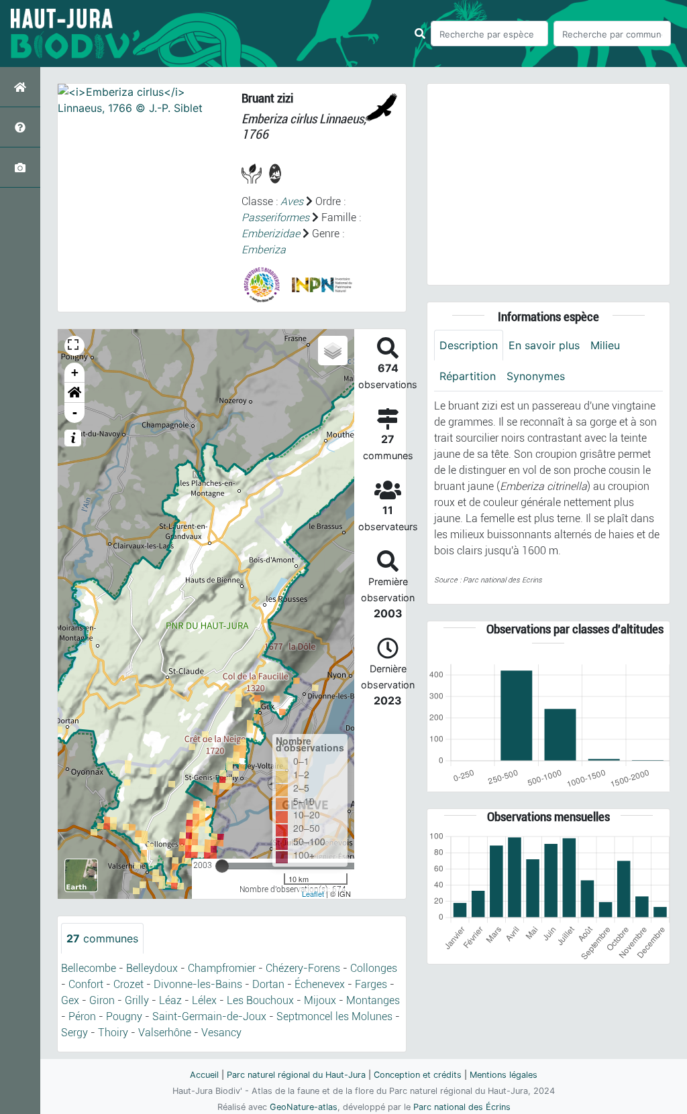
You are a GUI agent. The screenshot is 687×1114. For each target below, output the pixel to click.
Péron (82, 1016)
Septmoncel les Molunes (334, 1016)
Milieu (605, 345)
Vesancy (221, 1032)
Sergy (74, 1032)
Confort (85, 984)
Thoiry (113, 1032)
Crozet (128, 984)
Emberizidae (271, 233)
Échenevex (320, 984)
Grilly (137, 1000)
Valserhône (164, 1032)
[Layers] (333, 350)
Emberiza (264, 249)
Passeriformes (275, 217)
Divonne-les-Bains (198, 984)
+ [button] (74, 372)
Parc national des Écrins (462, 1107)
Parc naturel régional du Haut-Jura (296, 1075)
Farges (371, 984)
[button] (74, 393)
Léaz (170, 1000)
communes (102, 938)
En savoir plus (544, 345)
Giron (102, 1000)
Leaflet (313, 893)
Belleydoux (152, 968)
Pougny (124, 1016)
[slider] (222, 866)
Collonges (373, 968)
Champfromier (222, 968)
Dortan (268, 984)
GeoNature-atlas (303, 1107)
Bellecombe (88, 968)
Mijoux (320, 1000)
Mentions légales (503, 1075)
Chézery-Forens (303, 968)
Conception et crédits (418, 1075)
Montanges (373, 1000)
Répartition (467, 376)
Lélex (204, 1000)
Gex (70, 1000)
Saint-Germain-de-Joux (209, 1016)
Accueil (204, 1075)
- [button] (74, 413)
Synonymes (536, 376)
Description (468, 345)
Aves (291, 201)
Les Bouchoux (260, 1000)
